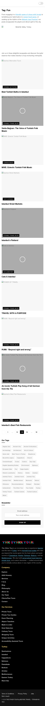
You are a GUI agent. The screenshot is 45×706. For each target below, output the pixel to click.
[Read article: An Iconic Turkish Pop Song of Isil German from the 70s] (22, 368)
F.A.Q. (4, 582)
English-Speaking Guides (11, 465)
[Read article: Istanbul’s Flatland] (22, 223)
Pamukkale (6, 664)
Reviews (37, 484)
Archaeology (7, 450)
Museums (29, 480)
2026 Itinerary (7, 575)
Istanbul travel (19, 476)
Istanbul (35, 473)
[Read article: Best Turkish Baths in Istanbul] (22, 74)
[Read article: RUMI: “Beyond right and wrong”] (22, 332)
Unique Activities (8, 638)
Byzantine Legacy (8, 458)
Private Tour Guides (9, 615)
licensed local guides (29, 550)
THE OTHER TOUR (12, 699)
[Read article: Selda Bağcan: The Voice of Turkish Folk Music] (22, 111)
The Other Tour (18, 488)
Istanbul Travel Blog (11, 123)
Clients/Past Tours (8, 598)
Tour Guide (29, 488)
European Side (7, 469)
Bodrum (34, 555)
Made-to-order (7, 625)
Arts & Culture (28, 450)
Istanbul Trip (31, 476)
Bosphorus (31, 454)
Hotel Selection (7, 628)
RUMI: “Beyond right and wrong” (16, 349)
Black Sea (5, 681)
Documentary (8, 272)
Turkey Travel (7, 491)
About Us (5, 591)
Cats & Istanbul (8, 276)
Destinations (6, 651)
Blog (3, 585)
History (20, 473)
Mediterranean (18, 480)
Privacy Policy (22, 694)
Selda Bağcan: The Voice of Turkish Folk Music (20, 129)
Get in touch (5, 696)
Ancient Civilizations (30, 446)
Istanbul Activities (10, 87)
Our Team (5, 595)
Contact (5, 601)
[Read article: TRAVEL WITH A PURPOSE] (22, 296)
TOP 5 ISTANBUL (8, 199)
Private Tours (6, 611)
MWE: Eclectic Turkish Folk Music (17, 167)
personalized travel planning (32, 558)
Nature (37, 480)
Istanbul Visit (7, 480)
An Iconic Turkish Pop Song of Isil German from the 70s (21, 387)
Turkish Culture (32, 491)
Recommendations (17, 484)
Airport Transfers (8, 621)
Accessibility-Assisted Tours (12, 641)
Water (4, 495)
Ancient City (17, 446)
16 (27, 432)
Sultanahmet (6, 488)
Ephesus (35, 465)
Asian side (6, 454)
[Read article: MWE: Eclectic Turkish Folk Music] (22, 150)
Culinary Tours (7, 631)
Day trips (32, 461)
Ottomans (6, 484)
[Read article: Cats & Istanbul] (22, 259)
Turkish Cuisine (19, 491)
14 (17, 432)
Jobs (32, 694)
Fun (16, 469)
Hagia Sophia (24, 469)
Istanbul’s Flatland (10, 240)
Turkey (38, 488)
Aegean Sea (6, 446)
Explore (4, 572)
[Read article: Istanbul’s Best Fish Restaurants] (22, 408)
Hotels (28, 473)
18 (36, 432)
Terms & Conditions (8, 694)
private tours (6, 560)
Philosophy (6, 588)
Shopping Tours (8, 634)
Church (29, 458)
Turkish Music (8, 162)
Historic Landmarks (9, 473)
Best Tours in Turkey (18, 454)
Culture (24, 461)
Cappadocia (20, 458)
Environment (25, 465)
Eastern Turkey (7, 677)
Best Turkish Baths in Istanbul (15, 91)
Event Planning (7, 618)
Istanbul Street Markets (12, 203)
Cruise (17, 461)
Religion (28, 484)
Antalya (20, 555)
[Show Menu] (2, 3)
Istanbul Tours (7, 476)
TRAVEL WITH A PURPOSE (14, 313)
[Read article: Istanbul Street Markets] (22, 186)
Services (5, 578)
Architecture (17, 450)
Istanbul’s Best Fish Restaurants (16, 425)
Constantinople (7, 461)
